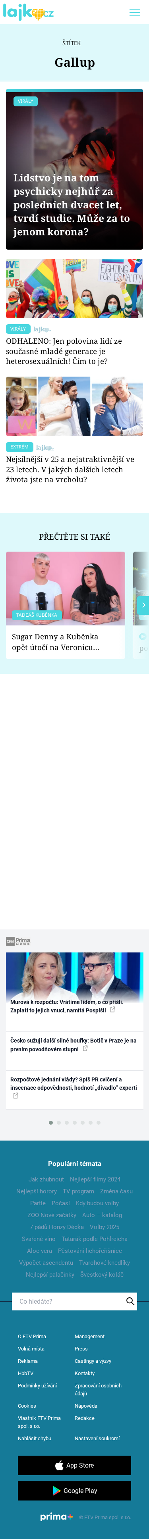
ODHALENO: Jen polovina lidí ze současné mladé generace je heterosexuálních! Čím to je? (64, 351)
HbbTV (25, 1373)
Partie (38, 1203)
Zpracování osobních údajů (98, 1390)
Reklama (28, 1361)
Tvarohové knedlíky (104, 1262)
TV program (78, 1191)
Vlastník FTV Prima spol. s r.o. (39, 1422)
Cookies (27, 1406)
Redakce (85, 1418)
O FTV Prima (32, 1336)
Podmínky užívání (37, 1386)
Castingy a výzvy (93, 1361)
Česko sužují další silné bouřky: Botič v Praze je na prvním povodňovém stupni (73, 1044)
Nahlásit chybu (34, 1438)
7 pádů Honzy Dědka (57, 1227)
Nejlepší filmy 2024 (95, 1179)
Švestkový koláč (102, 1274)
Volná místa (31, 1349)
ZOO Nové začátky (51, 1215)
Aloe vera (39, 1250)
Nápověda (86, 1406)
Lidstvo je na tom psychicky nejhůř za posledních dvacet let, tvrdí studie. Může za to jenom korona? (72, 204)
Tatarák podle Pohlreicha (95, 1239)
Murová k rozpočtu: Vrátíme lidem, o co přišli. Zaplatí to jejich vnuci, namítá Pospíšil (67, 1006)
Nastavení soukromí (97, 1438)
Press (81, 1349)
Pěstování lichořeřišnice (90, 1250)
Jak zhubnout (46, 1179)
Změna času (116, 1191)
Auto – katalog (102, 1215)
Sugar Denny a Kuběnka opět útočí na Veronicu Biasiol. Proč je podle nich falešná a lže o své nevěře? (59, 641)
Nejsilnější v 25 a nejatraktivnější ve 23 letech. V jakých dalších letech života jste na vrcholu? (70, 469)
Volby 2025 (104, 1227)
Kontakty (85, 1373)
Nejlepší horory (36, 1191)
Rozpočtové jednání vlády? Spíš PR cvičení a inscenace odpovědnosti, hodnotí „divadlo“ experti (73, 1083)
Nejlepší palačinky (50, 1274)
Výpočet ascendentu (46, 1262)
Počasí (61, 1203)
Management (89, 1336)
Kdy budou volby (97, 1203)
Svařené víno (39, 1239)
